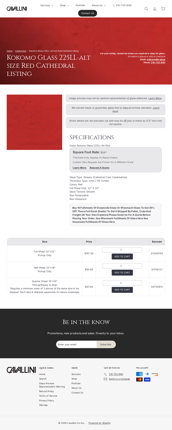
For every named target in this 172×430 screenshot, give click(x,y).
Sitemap (43, 405)
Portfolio (80, 5)
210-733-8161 (123, 5)
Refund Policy (46, 391)
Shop (63, 5)
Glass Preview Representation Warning (52, 385)
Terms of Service (48, 395)
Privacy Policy (46, 400)
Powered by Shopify (99, 423)
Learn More (155, 98)
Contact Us (87, 13)
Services (45, 5)
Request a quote (99, 167)
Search (43, 378)
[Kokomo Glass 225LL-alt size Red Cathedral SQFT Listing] (34, 122)
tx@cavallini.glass (156, 59)
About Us (97, 5)
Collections (20, 51)
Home (10, 51)
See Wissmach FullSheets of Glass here (119, 218)
